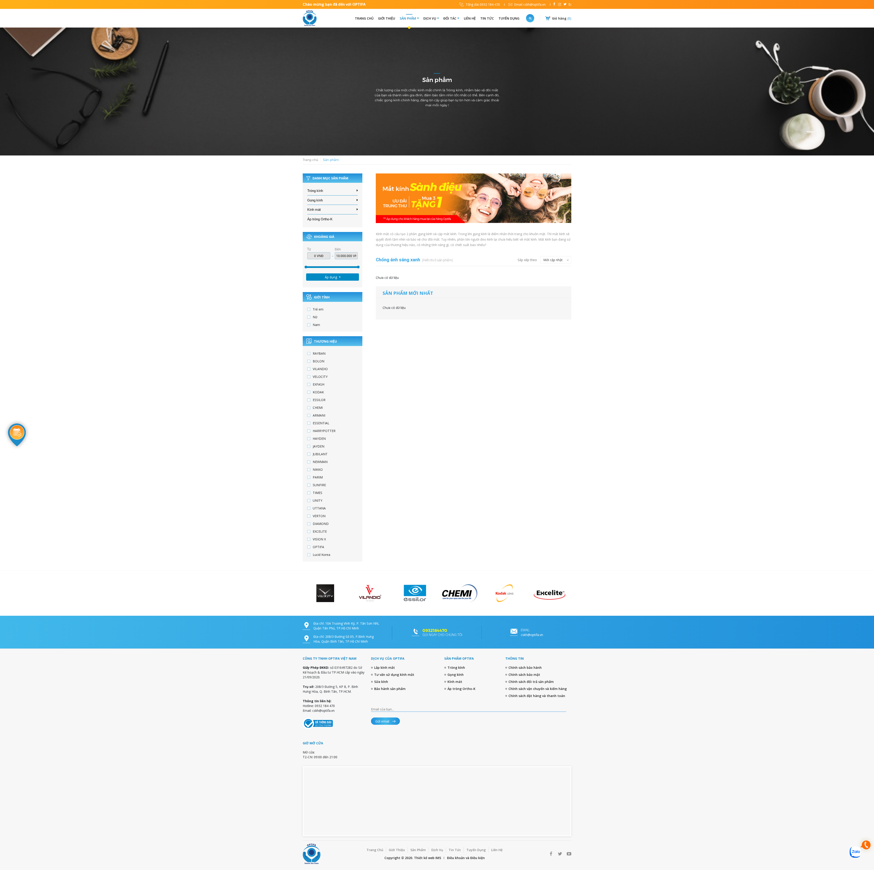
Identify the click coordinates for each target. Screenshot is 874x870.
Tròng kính (315, 191)
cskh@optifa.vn (530, 4)
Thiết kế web (424, 858)
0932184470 (434, 630)
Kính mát (314, 209)
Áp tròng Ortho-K (320, 219)
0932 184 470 (483, 4)
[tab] (332, 191)
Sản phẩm (331, 160)
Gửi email (382, 721)
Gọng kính (315, 200)
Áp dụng (331, 277)
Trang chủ (310, 160)
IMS (438, 858)
